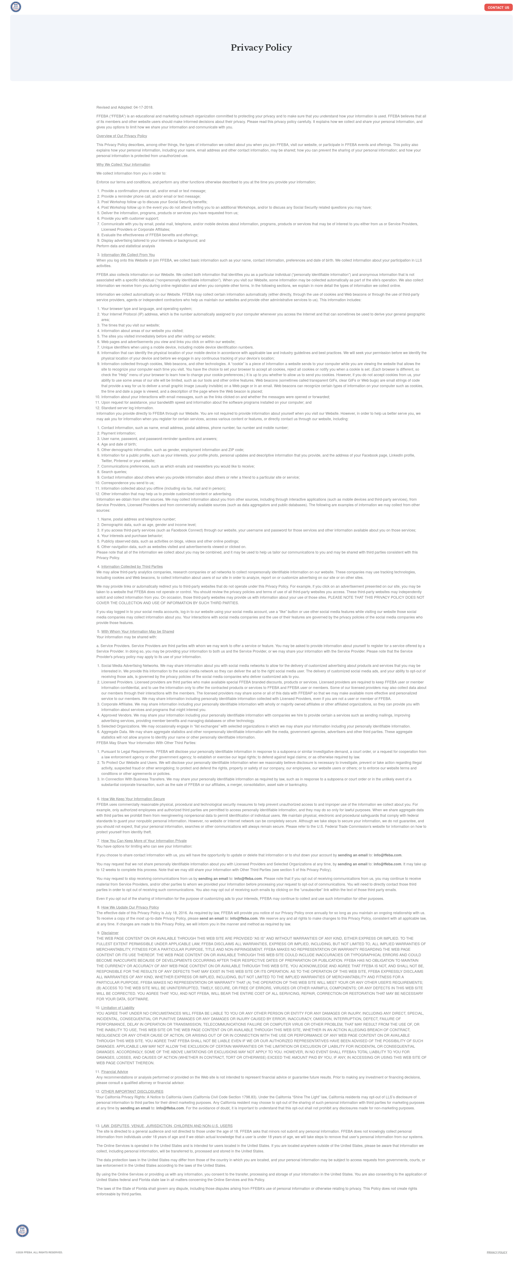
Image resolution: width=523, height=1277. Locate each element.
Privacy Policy (497, 1252)
